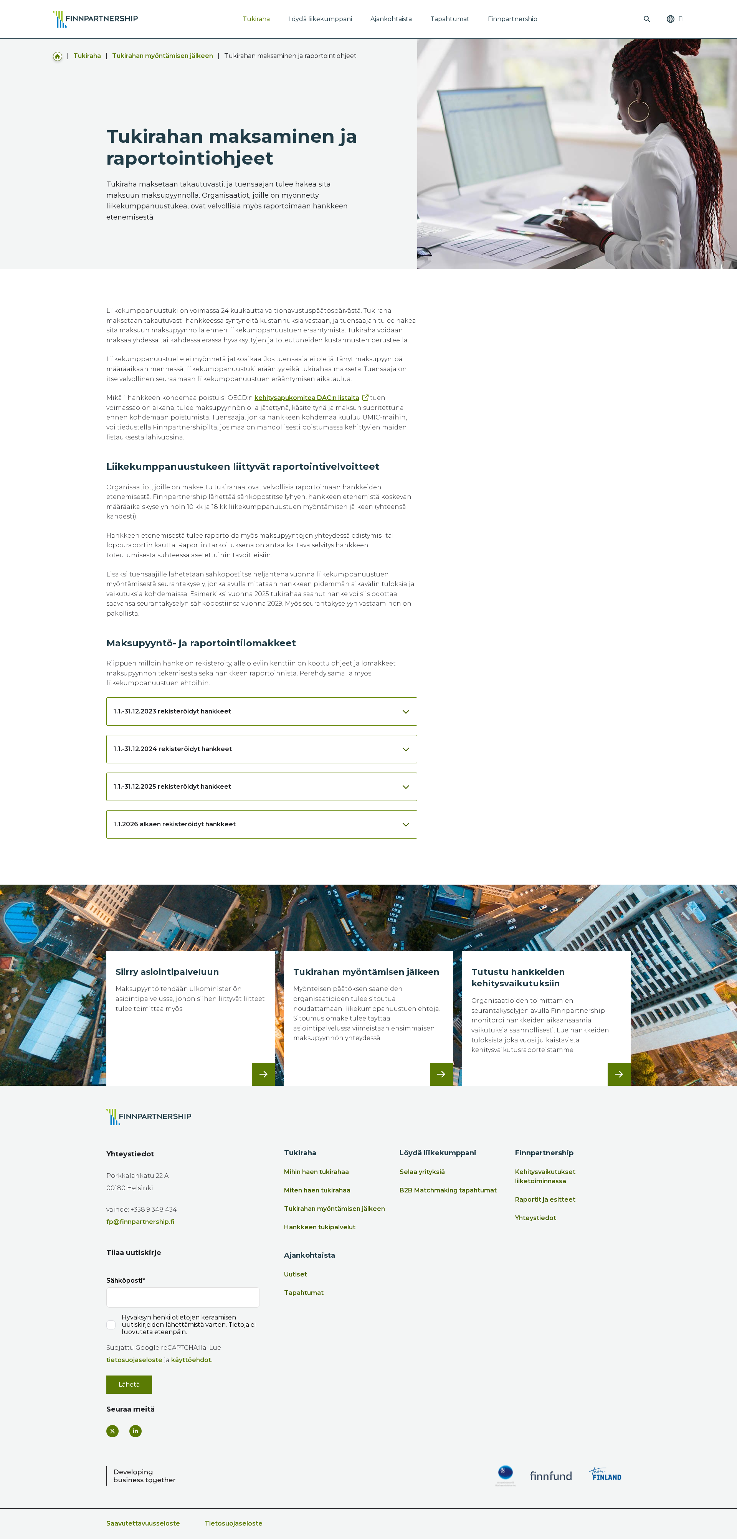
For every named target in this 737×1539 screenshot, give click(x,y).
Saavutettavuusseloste (143, 1523)
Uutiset (295, 1274)
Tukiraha (256, 19)
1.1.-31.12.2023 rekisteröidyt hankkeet (172, 711)
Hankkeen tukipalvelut (319, 1227)
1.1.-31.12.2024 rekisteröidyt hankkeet (173, 749)
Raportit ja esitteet (545, 1199)
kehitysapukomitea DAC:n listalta (306, 397)
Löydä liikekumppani (320, 19)
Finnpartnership (512, 19)
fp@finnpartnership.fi (140, 1221)
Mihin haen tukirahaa (316, 1172)
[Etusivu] (57, 55)
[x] (112, 1431)
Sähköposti (124, 1280)
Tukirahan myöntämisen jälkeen (162, 55)
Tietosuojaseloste (234, 1523)
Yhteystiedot (535, 1218)
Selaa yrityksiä (422, 1172)
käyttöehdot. (192, 1360)
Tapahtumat (449, 19)
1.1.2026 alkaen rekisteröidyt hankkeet (175, 824)
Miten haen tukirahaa (317, 1190)
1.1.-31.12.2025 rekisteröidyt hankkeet (172, 786)
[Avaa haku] (646, 19)
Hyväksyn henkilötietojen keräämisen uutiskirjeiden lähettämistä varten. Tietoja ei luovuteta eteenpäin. (189, 1325)
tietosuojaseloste (134, 1360)
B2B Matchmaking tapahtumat (448, 1190)
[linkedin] (135, 1431)
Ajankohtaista (391, 19)
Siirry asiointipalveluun (167, 972)
